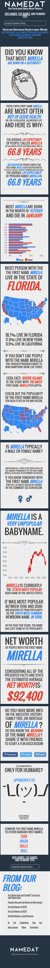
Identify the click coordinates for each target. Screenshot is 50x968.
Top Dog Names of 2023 (17, 906)
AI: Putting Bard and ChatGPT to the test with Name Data (24, 896)
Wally (24, 845)
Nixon (24, 840)
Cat (14, 922)
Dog (33, 922)
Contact (31, 954)
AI (8, 922)
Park (24, 836)
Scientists (34, 927)
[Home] (25, 951)
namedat (17, 954)
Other (24, 927)
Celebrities (24, 922)
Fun (40, 922)
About (36, 954)
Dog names (11, 14)
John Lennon (13, 927)
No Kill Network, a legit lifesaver (21, 916)
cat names (24, 14)
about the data (25, 37)
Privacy (26, 954)
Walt (24, 850)
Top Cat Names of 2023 (17, 911)
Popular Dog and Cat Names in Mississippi (25, 902)
